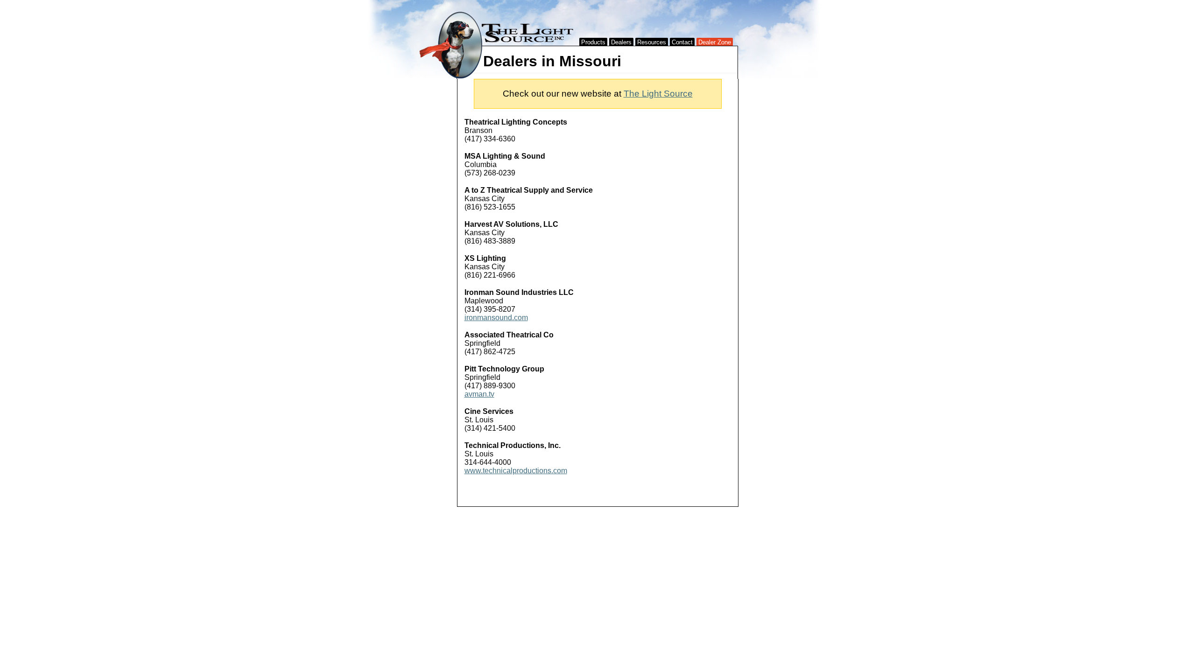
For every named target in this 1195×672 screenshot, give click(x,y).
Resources (651, 42)
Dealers (621, 42)
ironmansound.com (496, 318)
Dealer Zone (714, 42)
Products (593, 42)
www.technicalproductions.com (515, 471)
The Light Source (658, 93)
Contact (682, 42)
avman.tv (479, 394)
